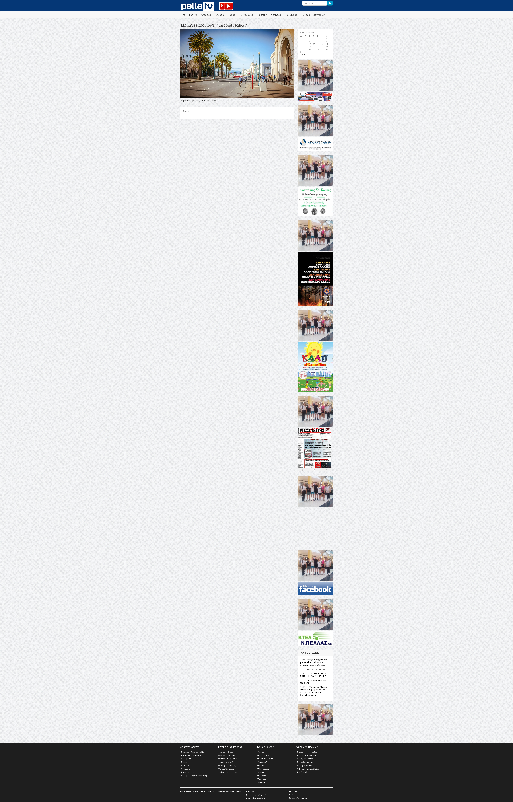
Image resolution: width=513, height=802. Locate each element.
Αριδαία (262, 775)
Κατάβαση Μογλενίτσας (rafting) (195, 775)
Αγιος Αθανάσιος (227, 769)
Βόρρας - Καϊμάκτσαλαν (308, 752)
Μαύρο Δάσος (304, 772)
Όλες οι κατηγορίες (314, 14)
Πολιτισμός (292, 14)
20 (314, 46)
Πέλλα (261, 765)
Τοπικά (193, 14)
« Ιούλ (303, 54)
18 (305, 46)
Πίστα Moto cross (189, 772)
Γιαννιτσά (263, 762)
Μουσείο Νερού (226, 762)
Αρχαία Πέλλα (264, 755)
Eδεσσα (262, 782)
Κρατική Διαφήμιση (299, 798)
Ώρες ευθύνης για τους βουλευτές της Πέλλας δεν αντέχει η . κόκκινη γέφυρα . (313, 662)
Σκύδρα (262, 772)
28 (318, 49)
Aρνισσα (262, 779)
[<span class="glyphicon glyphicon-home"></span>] (183, 14)
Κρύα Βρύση (264, 769)
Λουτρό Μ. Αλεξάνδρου (229, 765)
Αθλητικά (276, 14)
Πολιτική (262, 14)
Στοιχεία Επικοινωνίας (256, 798)
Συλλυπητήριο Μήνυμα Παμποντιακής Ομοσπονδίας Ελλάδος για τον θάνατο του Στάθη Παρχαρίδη (313, 691)
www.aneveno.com (233, 791)
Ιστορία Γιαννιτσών (227, 755)
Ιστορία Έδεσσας (227, 752)
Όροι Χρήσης (297, 791)
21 (318, 46)
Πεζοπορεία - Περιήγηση (192, 755)
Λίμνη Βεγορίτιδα (305, 765)
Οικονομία (247, 14)
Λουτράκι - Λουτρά (306, 759)
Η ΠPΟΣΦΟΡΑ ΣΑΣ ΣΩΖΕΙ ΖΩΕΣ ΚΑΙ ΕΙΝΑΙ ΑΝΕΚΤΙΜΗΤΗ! (314, 674)
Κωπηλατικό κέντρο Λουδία (193, 752)
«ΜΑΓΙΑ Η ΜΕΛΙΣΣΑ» (316, 669)
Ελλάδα (219, 14)
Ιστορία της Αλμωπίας (228, 759)
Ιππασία (186, 765)
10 (301, 44)
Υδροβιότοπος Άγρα (307, 762)
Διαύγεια (251, 791)
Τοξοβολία (187, 759)
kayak (185, 762)
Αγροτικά (206, 14)
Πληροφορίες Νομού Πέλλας (259, 795)
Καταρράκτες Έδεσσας (307, 755)
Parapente (187, 769)
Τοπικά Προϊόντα (266, 759)
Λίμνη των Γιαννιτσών (228, 772)
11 (305, 44)
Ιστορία (262, 752)
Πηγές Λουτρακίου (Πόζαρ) (309, 769)
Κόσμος (232, 14)
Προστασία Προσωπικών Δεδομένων (306, 795)
